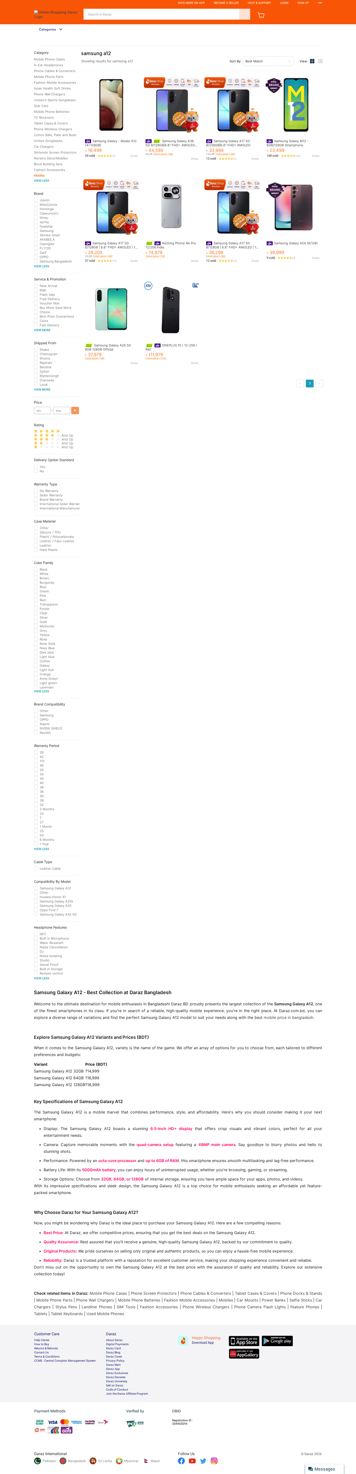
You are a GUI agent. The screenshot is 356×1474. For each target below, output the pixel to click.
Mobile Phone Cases (49, 59)
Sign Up (303, 3)
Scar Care (41, 106)
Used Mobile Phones (105, 1313)
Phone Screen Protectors (154, 1293)
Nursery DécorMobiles (51, 158)
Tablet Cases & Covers (51, 123)
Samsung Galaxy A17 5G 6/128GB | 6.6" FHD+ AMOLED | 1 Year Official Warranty (110, 247)
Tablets (40, 1313)
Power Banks (274, 1300)
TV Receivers (44, 117)
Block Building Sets (48, 164)
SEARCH (244, 14)
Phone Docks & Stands (301, 1293)
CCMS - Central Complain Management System (65, 1360)
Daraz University (116, 1381)
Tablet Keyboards (67, 1313)
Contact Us (41, 1352)
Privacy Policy (115, 1360)
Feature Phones (304, 1306)
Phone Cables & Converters (55, 71)
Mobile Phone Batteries (51, 112)
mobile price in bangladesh (288, 1017)
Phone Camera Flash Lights (260, 1306)
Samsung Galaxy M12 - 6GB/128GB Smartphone (288, 143)
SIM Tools (126, 1306)
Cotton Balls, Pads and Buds (55, 135)
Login (284, 3)
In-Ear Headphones (48, 65)
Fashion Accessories (49, 170)
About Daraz (114, 1340)
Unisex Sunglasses (48, 141)
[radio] (36, 431)
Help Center (41, 1340)
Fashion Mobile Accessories (55, 82)
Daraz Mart (113, 1365)
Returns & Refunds (46, 1348)
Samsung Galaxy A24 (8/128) (296, 243)
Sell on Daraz (114, 1385)
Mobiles (39, 175)
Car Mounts (247, 1300)
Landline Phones (97, 1306)
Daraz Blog (113, 1352)
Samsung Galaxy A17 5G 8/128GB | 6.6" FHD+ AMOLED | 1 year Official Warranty (231, 247)
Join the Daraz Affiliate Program (127, 1393)
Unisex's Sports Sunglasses (55, 100)
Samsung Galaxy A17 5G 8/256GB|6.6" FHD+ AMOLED (228, 143)
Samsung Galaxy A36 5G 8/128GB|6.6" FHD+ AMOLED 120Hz (170, 145)
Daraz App (113, 1369)
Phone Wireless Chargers (53, 129)
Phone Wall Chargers (49, 94)
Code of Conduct (117, 1389)
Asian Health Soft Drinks (52, 88)
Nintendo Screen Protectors (55, 152)
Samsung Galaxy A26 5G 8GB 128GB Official (108, 347)
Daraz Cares (114, 1356)
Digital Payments (117, 1344)
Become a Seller (226, 3)
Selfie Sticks (300, 1300)
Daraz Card (113, 1348)
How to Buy (41, 1344)
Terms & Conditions (47, 1356)
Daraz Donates (115, 1377)
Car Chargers (44, 146)
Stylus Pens (66, 1306)
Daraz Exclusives (117, 1373)
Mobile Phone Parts (48, 77)
